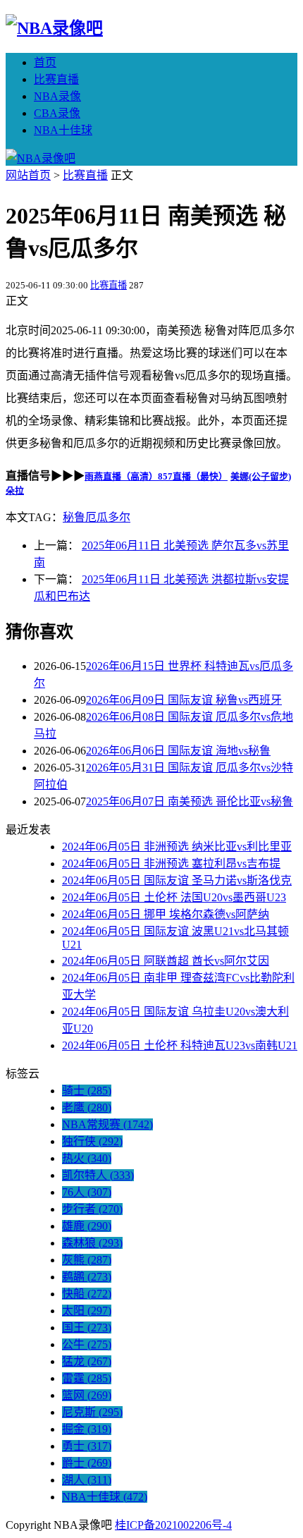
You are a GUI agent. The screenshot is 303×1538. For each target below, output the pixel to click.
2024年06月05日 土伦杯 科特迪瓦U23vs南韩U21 (179, 1045)
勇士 (86, 1446)
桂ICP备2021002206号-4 (173, 1525)
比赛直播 (56, 79)
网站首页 (28, 175)
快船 (86, 1294)
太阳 (86, 1311)
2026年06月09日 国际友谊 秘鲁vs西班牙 (184, 700)
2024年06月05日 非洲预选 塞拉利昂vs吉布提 (171, 863)
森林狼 (92, 1243)
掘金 (86, 1429)
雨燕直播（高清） (121, 476)
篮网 (86, 1395)
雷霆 (86, 1378)
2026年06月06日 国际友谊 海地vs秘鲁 (178, 751)
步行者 (92, 1209)
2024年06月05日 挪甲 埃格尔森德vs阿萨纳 (165, 914)
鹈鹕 (86, 1277)
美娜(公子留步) (260, 476)
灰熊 (86, 1260)
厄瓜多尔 (107, 517)
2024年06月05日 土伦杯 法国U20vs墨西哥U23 (174, 897)
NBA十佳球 (63, 130)
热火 (86, 1158)
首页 (45, 62)
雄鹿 (86, 1226)
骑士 (86, 1091)
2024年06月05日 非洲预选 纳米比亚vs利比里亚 (177, 847)
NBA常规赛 (107, 1124)
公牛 (86, 1344)
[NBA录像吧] (54, 28)
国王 (86, 1327)
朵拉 (15, 490)
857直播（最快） (193, 476)
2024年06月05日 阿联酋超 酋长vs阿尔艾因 (165, 961)
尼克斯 (92, 1412)
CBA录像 (57, 113)
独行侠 (92, 1141)
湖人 (86, 1480)
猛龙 (86, 1361)
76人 (86, 1192)
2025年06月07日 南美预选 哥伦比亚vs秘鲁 (189, 801)
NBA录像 (57, 96)
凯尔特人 (98, 1175)
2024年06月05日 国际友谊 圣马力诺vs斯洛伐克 (177, 880)
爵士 (86, 1463)
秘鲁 (74, 517)
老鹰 (86, 1107)
